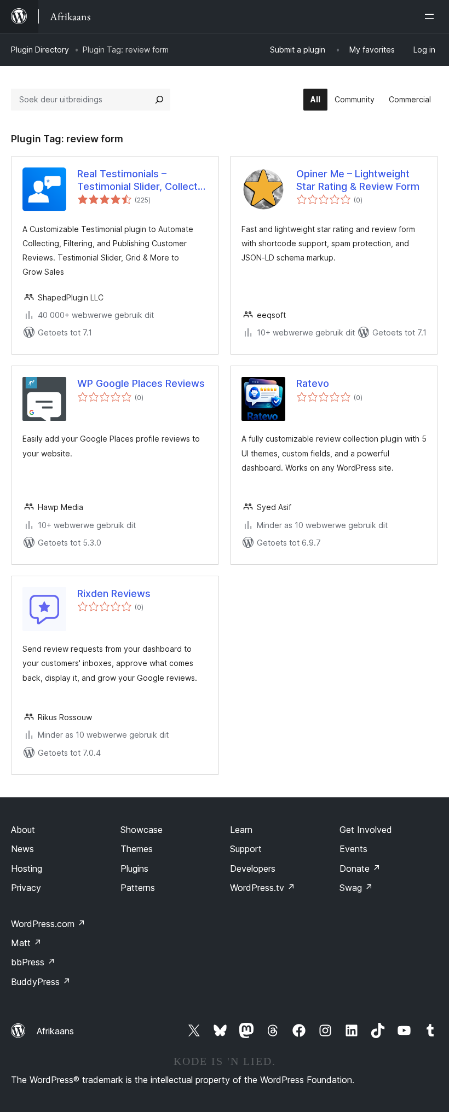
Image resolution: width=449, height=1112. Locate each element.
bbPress (33, 962)
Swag (356, 887)
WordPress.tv (262, 887)
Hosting (26, 868)
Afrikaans (55, 1031)
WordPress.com (48, 923)
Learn (241, 829)
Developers (252, 868)
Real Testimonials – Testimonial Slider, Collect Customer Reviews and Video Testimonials (137, 180)
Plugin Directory (40, 49)
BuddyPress (41, 981)
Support (246, 848)
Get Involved (365, 829)
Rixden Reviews (114, 593)
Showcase (141, 829)
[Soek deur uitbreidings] (159, 100)
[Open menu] (431, 16)
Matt (26, 942)
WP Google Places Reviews (141, 383)
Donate (360, 868)
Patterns (137, 887)
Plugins (134, 868)
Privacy (26, 887)
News (22, 848)
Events (353, 848)
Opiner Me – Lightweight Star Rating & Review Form (357, 180)
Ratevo (312, 383)
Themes (136, 848)
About (23, 829)
